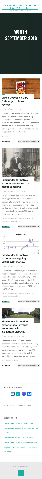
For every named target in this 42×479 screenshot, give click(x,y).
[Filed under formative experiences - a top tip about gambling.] (21, 165)
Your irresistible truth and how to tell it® (20, 7)
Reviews (5, 136)
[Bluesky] (29, 394)
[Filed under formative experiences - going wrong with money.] (21, 245)
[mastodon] (23, 394)
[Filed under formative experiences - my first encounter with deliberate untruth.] (21, 315)
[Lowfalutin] (18, 394)
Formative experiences (25, 218)
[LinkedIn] (12, 394)
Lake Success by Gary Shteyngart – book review (15, 101)
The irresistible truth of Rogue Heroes (19, 437)
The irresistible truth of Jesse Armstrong (20, 443)
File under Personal (9, 218)
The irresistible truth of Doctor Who (18, 424)
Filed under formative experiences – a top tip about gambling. (15, 183)
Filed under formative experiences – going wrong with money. (15, 258)
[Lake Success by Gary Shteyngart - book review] (21, 88)
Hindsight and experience (11, 221)
